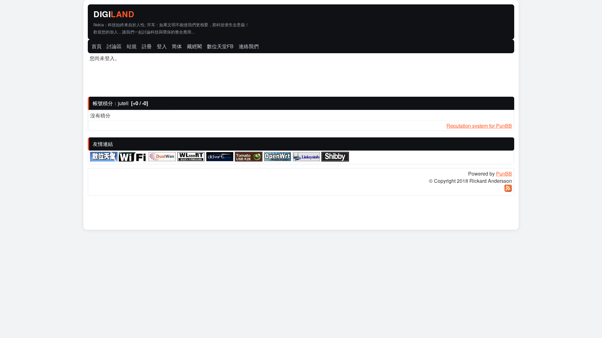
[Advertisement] (440, 14)
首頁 (97, 46)
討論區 (114, 46)
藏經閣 (194, 46)
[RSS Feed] (508, 190)
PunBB (504, 173)
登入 (162, 46)
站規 (132, 46)
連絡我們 (249, 46)
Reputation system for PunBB (479, 125)
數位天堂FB (220, 46)
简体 (177, 46)
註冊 (147, 46)
